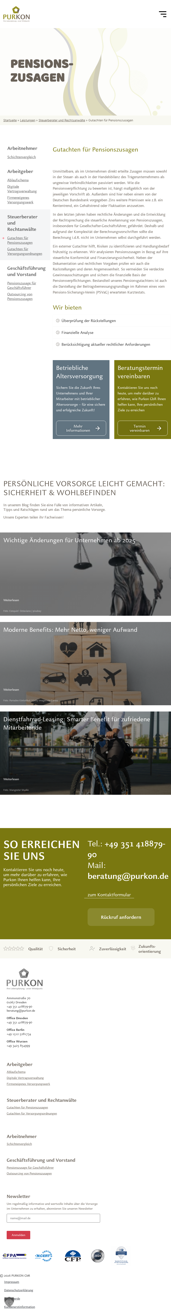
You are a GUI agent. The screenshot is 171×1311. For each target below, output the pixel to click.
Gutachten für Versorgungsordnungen (24, 251)
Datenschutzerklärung (18, 1290)
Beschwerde (12, 1298)
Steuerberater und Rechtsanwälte (62, 120)
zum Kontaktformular (109, 895)
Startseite (10, 120)
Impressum (11, 1282)
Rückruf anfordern (121, 917)
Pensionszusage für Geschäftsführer (21, 285)
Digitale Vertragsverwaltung (22, 189)
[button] (9, 1302)
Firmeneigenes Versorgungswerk (20, 200)
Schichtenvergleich (21, 157)
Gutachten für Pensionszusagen (20, 240)
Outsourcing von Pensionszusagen (20, 296)
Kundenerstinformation (19, 1307)
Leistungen (27, 120)
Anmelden (18, 1235)
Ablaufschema (18, 180)
